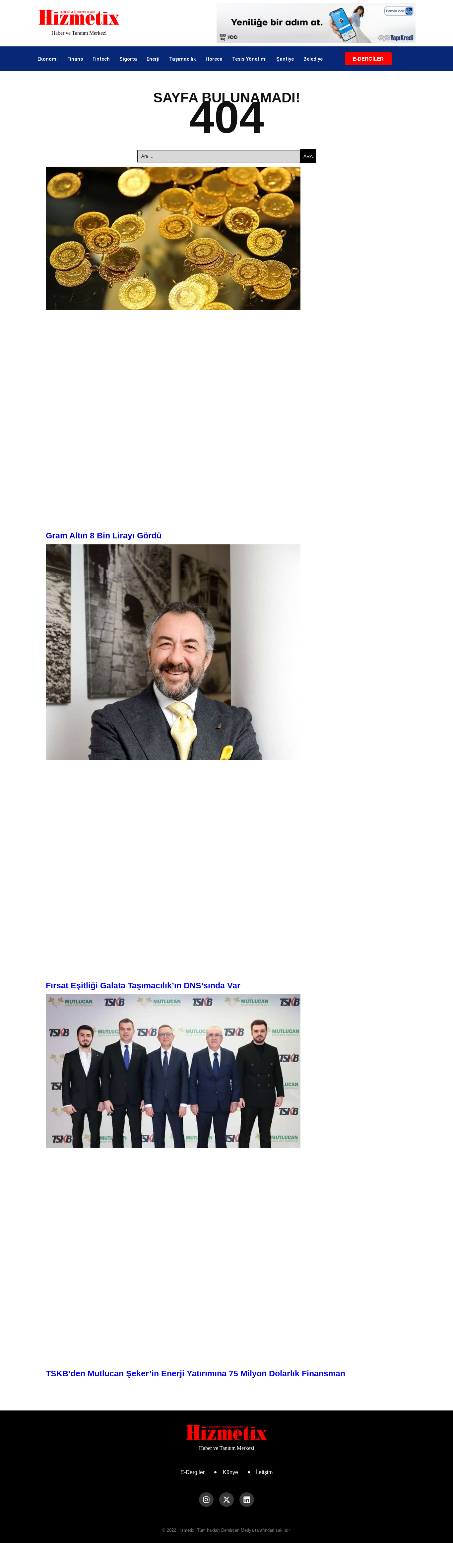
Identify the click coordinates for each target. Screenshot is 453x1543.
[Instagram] (206, 1499)
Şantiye (285, 59)
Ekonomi (47, 59)
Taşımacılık (182, 59)
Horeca (214, 59)
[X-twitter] (226, 1499)
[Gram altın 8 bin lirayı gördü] (226, 238)
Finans (75, 59)
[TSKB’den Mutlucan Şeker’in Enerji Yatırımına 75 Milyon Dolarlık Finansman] (226, 1071)
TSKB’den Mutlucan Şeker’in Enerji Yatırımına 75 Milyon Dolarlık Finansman (195, 1373)
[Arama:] (218, 156)
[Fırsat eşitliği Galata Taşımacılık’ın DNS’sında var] (226, 652)
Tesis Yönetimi (249, 59)
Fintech (101, 59)
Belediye (313, 59)
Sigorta (128, 59)
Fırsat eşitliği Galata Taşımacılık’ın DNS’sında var (143, 985)
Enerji (153, 59)
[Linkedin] (246, 1499)
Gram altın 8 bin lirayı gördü (104, 535)
